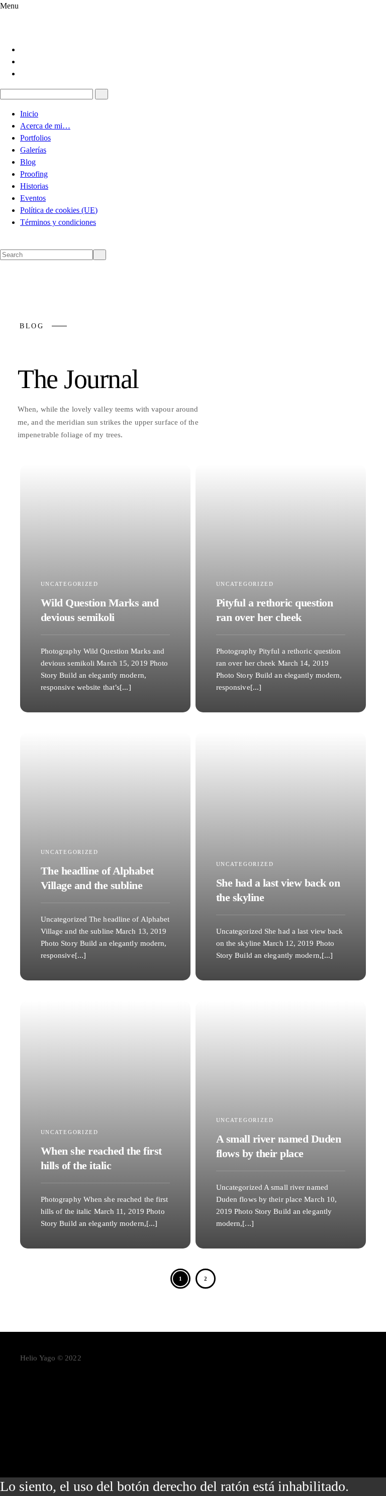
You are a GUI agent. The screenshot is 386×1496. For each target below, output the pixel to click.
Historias (34, 186)
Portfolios (35, 138)
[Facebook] (23, 49)
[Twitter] (23, 61)
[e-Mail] (203, 1439)
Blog (28, 162)
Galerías (33, 150)
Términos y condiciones (58, 222)
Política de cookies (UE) (59, 210)
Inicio (29, 113)
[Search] (101, 94)
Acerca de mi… (45, 125)
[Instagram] (23, 73)
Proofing (34, 174)
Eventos (33, 198)
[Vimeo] (203, 1424)
